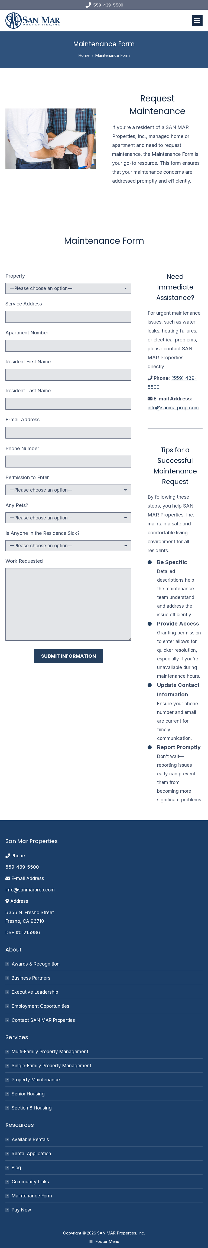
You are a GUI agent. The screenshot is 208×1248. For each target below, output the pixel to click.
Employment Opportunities (40, 1006)
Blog (16, 1167)
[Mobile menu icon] (197, 20)
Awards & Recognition (36, 964)
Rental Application (31, 1153)
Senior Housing (28, 1093)
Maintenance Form (32, 1195)
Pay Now (21, 1210)
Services (16, 1037)
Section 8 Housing (32, 1108)
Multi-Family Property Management (50, 1051)
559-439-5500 (108, 5)
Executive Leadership (35, 992)
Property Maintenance (36, 1079)
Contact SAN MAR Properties (43, 1020)
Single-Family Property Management (51, 1065)
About (13, 949)
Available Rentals (30, 1139)
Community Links (30, 1181)
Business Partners (31, 978)
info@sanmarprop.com (173, 407)
